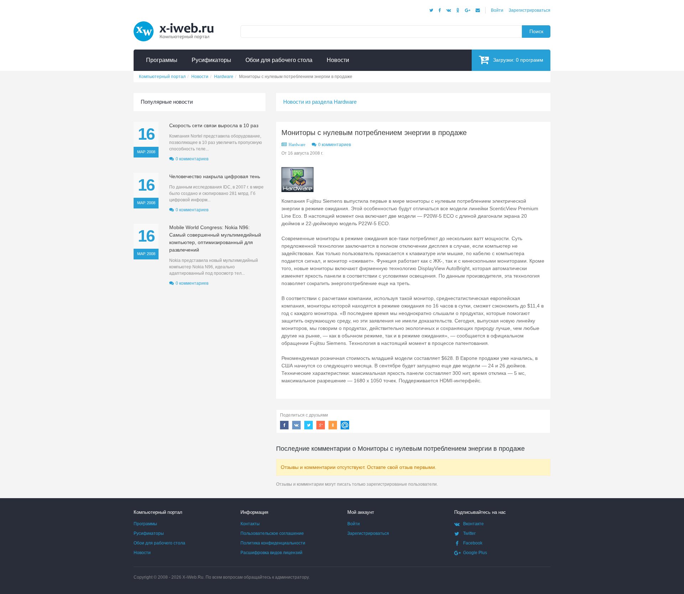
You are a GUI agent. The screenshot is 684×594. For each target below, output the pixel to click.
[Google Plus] (467, 10)
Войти (497, 10)
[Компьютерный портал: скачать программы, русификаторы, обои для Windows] (178, 22)
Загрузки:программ (518, 60)
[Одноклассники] (458, 10)
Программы (145, 523)
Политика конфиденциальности (272, 543)
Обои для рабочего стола (159, 543)
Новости (142, 552)
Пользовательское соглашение (272, 533)
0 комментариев (334, 144)
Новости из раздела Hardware (320, 102)
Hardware (297, 145)
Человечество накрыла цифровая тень (214, 176)
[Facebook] (440, 10)
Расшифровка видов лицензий (271, 552)
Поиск (536, 31)
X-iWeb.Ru (192, 577)
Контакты (250, 523)
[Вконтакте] (448, 10)
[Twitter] (431, 10)
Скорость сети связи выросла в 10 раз (213, 125)
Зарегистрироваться (529, 10)
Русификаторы (149, 533)
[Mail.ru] (478, 10)
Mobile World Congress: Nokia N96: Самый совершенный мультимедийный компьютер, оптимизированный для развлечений (215, 238)
